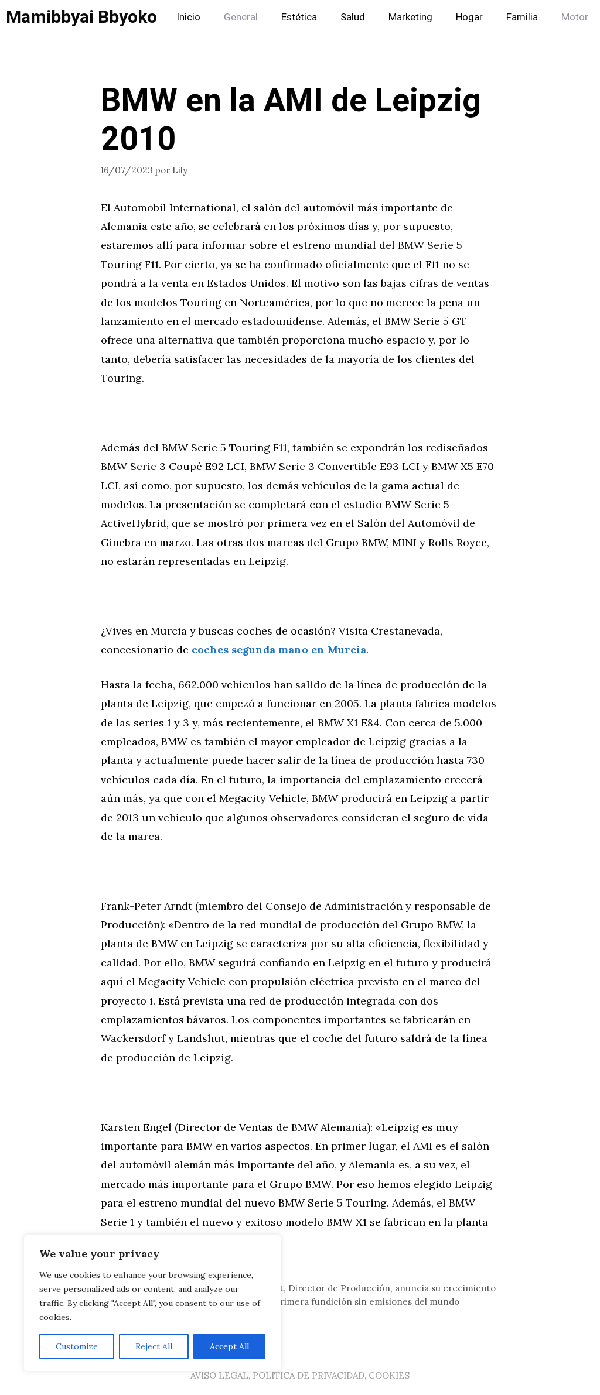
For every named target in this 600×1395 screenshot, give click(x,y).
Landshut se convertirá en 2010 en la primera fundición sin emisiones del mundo (287, 1301)
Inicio (188, 17)
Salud (352, 17)
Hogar (469, 17)
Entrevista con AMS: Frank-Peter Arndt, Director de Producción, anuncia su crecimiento (305, 1288)
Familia (522, 17)
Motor (574, 17)
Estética (299, 17)
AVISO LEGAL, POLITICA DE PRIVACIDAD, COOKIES (300, 1375)
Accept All (229, 1346)
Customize (77, 1346)
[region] (152, 1303)
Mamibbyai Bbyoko (81, 17)
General (241, 17)
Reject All (153, 1346)
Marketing (410, 17)
